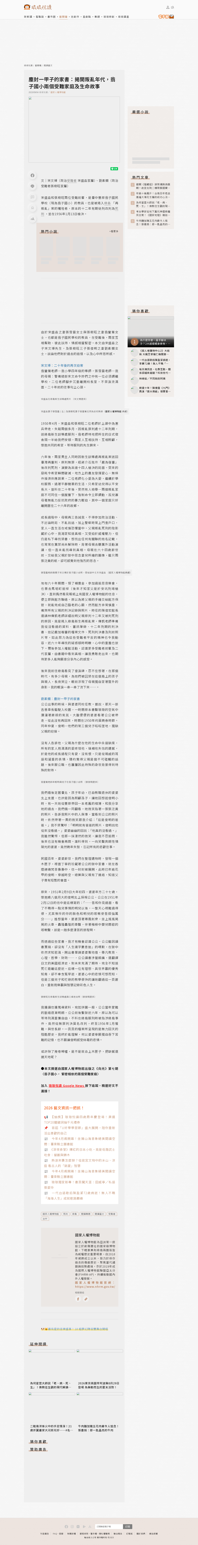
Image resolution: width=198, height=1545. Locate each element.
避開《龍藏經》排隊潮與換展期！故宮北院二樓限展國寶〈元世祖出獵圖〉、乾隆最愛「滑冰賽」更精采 (153, 186)
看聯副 (40, 16)
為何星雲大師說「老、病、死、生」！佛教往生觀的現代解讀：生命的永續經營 (50, 1387)
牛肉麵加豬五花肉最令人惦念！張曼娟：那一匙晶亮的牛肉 (98, 1428)
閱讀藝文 (48, 65)
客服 (61, 1533)
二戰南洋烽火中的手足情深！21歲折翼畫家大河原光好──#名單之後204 (51, 1430)
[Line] (32, 186)
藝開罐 (63, 16)
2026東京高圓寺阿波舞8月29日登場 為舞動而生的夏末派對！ (98, 1385)
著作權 (93, 1533)
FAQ (55, 1533)
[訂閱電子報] (165, 16)
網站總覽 (153, 1533)
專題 (97, 16)
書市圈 (51, 16)
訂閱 (127, 1526)
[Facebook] (32, 175)
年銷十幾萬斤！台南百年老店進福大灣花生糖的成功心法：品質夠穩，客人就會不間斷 (153, 195)
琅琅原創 (109, 16)
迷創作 (75, 16)
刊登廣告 (44, 1533)
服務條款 (84, 1533)
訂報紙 (129, 1533)
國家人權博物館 (58, 92)
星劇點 (87, 16)
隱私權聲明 (104, 1533)
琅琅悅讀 (28, 65)
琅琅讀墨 (123, 16)
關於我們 (141, 1533)
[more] (114, 231)
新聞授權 (71, 1533)
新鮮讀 (28, 16)
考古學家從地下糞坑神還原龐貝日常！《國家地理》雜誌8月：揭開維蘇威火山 (153, 213)
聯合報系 (118, 1533)
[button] (32, 197)
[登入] (167, 7)
